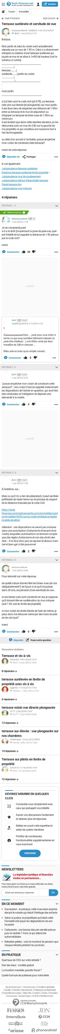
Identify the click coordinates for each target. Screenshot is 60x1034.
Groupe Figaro (25, 996)
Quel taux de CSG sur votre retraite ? (21, 960)
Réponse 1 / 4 (9, 205)
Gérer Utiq (27, 993)
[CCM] (44, 1017)
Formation (53, 993)
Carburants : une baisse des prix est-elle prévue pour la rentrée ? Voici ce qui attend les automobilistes (29, 933)
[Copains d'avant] (16, 1024)
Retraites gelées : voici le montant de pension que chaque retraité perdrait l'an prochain (31, 943)
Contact (36, 993)
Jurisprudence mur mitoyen (17, 188)
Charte (44, 993)
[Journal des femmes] (16, 1010)
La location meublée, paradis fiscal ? (22, 970)
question (52, 4)
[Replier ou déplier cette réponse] (56, 205)
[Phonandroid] (44, 1030)
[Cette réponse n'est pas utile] (34, 252)
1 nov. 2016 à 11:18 (20, 222)
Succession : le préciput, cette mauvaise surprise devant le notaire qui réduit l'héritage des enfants (30, 911)
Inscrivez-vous (29, 987)
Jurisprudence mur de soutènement (21, 176)
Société (8, 990)
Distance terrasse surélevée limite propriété (25, 172)
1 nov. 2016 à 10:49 (20, 570)
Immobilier (24, 11)
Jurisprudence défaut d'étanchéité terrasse (25, 180)
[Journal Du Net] (44, 1010)
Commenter (12, 252)
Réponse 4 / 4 (9, 560)
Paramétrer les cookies (11, 993)
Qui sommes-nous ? (14, 987)
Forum (11, 11)
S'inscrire (30, 853)
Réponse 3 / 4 (9, 472)
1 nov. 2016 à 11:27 (28, 33)
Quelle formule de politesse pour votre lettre (25, 975)
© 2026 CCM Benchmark (43, 996)
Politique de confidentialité (45, 990)
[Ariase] (16, 1030)
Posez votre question (40, 640)
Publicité (16, 990)
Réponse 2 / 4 (9, 367)
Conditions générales (45, 987)
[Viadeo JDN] (44, 1024)
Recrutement (27, 990)
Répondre (18, 640)
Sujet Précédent (12, 18)
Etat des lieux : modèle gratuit (18, 965)
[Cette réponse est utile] (24, 252)
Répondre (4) (13, 156)
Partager (31, 156)
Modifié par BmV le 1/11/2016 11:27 (27, 323)
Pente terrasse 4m (12, 184)
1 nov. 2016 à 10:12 (20, 378)
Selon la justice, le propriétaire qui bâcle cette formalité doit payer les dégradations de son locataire (28, 921)
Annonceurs (12, 996)
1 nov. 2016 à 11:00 (20, 483)
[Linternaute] (16, 1017)
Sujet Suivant (49, 18)
